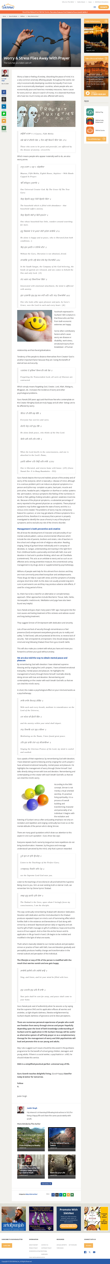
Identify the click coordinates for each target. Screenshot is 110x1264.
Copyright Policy (46, 1248)
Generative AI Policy (35, 1251)
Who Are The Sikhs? (68, 2)
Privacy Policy (33, 1248)
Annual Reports (62, 1245)
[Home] (8, 6)
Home (4, 16)
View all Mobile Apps (94, 139)
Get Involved (73, 1245)
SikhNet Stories (100, 130)
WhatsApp (4, 117)
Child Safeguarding (35, 1257)
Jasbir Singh (32, 1108)
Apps (90, 2)
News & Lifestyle (13, 16)
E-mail (4, 124)
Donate (103, 7)
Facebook (4, 95)
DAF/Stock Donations (101, 2)
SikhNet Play (99, 112)
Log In (43, 1257)
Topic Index (60, 1248)
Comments (4, 131)
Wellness (22, 16)
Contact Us (44, 1245)
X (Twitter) (4, 103)
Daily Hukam (81, 2)
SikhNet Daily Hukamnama (99, 121)
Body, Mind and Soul (33, 16)
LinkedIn (4, 110)
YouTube (94, 1252)
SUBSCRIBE (6, 1245)
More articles (45, 1183)
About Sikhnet (33, 1245)
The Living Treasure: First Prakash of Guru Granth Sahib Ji (68, 12)
